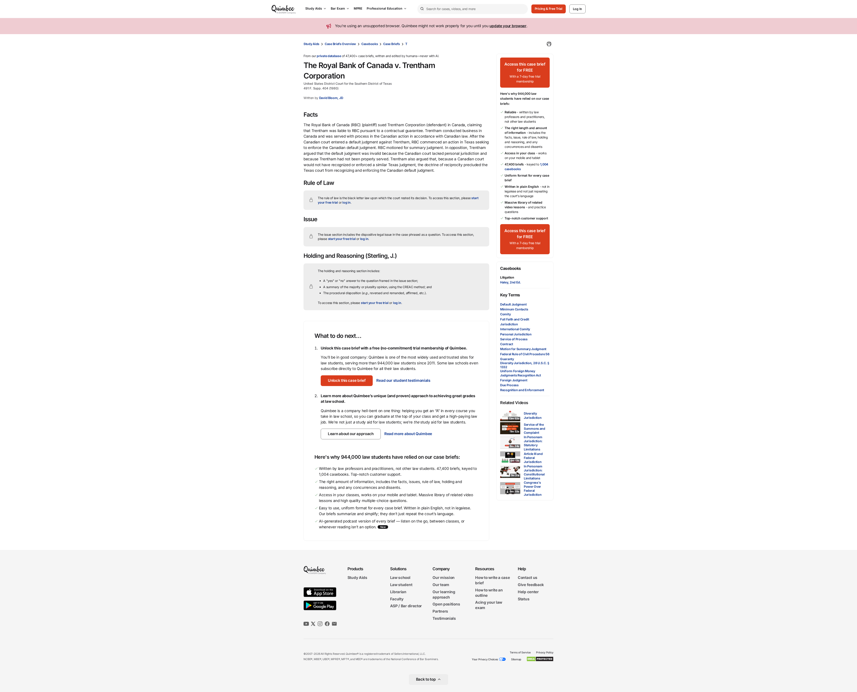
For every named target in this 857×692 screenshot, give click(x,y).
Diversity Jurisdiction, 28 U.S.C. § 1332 (524, 365)
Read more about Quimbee (408, 434)
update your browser (507, 26)
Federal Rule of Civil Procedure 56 (524, 354)
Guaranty (507, 359)
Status (523, 599)
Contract (506, 344)
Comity (505, 314)
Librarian (398, 592)
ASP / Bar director (406, 606)
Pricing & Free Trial (548, 8)
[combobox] (472, 9)
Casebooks (369, 44)
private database (329, 56)
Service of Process (514, 339)
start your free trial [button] (342, 239)
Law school (400, 578)
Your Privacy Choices (485, 659)
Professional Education (384, 8)
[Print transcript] (549, 43)
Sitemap (516, 659)
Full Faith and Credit (514, 319)
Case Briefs (391, 44)
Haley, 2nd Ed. (510, 282)
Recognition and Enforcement (522, 390)
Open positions (446, 604)
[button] (347, 380)
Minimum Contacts (514, 309)
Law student (401, 585)
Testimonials (444, 618)
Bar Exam (338, 8)
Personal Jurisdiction (516, 334)
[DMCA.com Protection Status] (539, 659)
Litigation (507, 277)
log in (346, 202)
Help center (528, 592)
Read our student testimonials (403, 380)
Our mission (444, 578)
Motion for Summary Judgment (523, 349)
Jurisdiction (509, 324)
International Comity (515, 329)
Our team (441, 585)
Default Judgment (513, 304)
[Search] (421, 9)
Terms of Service (520, 652)
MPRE (358, 8)
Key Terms (510, 295)
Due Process (509, 385)
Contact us (527, 578)
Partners (440, 611)
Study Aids (313, 8)
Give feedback (531, 585)
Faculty (397, 599)
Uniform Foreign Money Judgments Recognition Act (520, 373)
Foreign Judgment (513, 380)
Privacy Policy (544, 652)
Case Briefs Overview (340, 44)
